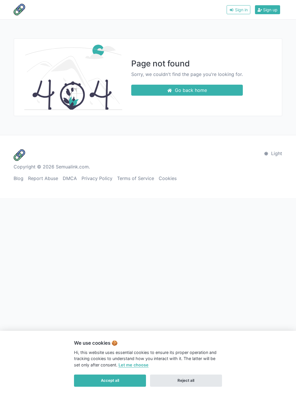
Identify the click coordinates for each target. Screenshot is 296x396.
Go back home (190, 90)
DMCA (70, 178)
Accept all (110, 380)
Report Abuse (43, 178)
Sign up (270, 9)
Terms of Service (135, 178)
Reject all (185, 380)
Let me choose (134, 364)
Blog (18, 178)
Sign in (241, 9)
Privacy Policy (97, 178)
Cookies (168, 178)
